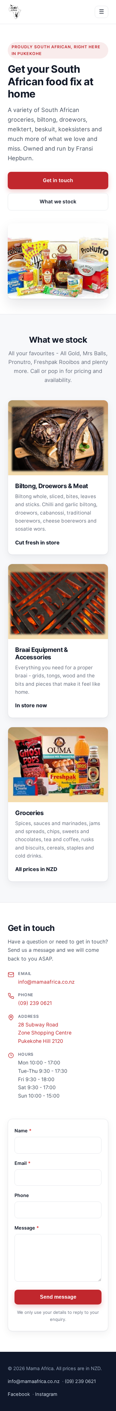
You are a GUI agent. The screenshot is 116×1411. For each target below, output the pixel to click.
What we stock (58, 202)
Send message (58, 1297)
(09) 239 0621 (35, 1003)
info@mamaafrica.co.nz (46, 982)
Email (23, 1163)
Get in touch (58, 180)
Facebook (19, 1394)
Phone (22, 1195)
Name (23, 1130)
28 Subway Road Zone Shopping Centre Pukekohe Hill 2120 (45, 1033)
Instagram (46, 1394)
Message (27, 1227)
